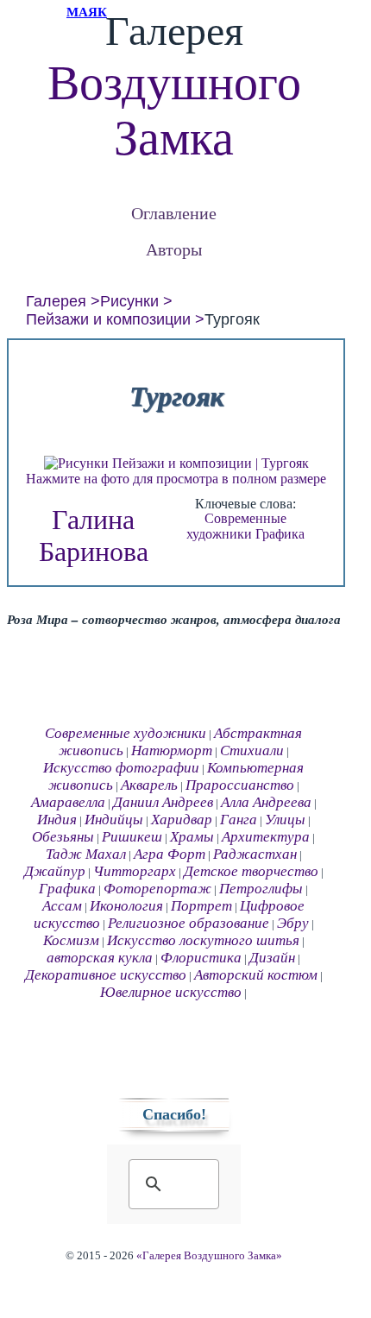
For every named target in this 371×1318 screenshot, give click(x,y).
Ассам (62, 906)
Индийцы (114, 819)
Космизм (71, 940)
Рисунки (129, 301)
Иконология (126, 906)
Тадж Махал (86, 854)
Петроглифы (261, 888)
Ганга (238, 819)
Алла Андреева (266, 802)
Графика (280, 534)
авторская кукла (100, 957)
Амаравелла (68, 802)
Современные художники (236, 526)
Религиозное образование (188, 923)
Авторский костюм (256, 975)
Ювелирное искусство (171, 992)
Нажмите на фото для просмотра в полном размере (176, 478)
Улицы (285, 819)
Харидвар (181, 819)
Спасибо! (174, 1114)
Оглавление (174, 212)
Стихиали (252, 750)
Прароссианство (240, 785)
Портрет (201, 906)
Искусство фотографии (121, 768)
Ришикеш (132, 837)
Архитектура (266, 837)
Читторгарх (134, 871)
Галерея (56, 301)
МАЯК (86, 12)
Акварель (149, 785)
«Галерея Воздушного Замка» (209, 1256)
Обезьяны (63, 837)
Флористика (201, 957)
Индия (57, 819)
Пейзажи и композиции (108, 319)
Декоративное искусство (105, 975)
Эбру (293, 923)
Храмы (192, 837)
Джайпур (54, 871)
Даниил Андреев (163, 802)
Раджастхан (255, 854)
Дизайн (272, 957)
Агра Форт (169, 854)
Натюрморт (171, 750)
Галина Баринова (93, 535)
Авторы (174, 249)
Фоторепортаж (157, 888)
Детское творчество (251, 871)
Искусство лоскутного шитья (203, 940)
